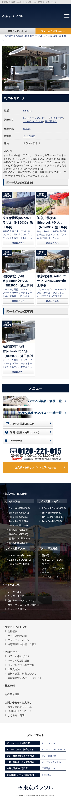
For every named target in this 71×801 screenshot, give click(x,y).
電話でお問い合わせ (18, 31)
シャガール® (14, 591)
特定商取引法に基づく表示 (22, 644)
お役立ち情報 (12, 694)
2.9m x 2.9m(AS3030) (54, 508)
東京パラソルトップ (16, 627)
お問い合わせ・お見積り (18, 702)
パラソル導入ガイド (18, 656)
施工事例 (10, 685)
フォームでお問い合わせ (53, 31)
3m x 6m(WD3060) (19, 564)
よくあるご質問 (16, 715)
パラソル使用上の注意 (22, 423)
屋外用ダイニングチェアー (53, 557)
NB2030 (27, 110)
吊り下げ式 (51, 121)
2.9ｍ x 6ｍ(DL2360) (20, 555)
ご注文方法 (16, 441)
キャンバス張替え (17, 609)
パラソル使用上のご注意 (21, 665)
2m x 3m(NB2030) (52, 521)
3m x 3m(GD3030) (52, 512)
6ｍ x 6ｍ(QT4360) (19, 508)
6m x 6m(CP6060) (19, 512)
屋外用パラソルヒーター (51, 575)
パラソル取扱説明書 (18, 660)
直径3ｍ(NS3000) (18, 534)
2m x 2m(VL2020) (19, 521)
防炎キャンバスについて (21, 600)
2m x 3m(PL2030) (19, 525)
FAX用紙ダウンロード (19, 711)
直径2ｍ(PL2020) (18, 529)
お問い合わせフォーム (20, 706)
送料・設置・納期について (24, 432)
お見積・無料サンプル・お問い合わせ (35, 467)
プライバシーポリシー (20, 640)
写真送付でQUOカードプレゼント (26, 677)
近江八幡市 (29, 136)
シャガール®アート (18, 596)
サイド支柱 (57, 118)
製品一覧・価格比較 (16, 493)
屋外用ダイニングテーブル (53, 566)
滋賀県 (27, 128)
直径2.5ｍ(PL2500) (19, 538)
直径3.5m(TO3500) (52, 516)
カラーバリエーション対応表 (23, 604)
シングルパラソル (33, 121)
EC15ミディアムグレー (36, 118)
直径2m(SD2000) (18, 542)
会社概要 (12, 631)
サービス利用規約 (17, 635)
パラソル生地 (12, 584)
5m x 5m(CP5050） (20, 516)
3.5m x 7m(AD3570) (20, 559)
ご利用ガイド (12, 652)
